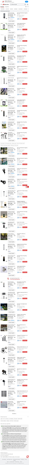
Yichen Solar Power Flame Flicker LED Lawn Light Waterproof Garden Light (11, 67)
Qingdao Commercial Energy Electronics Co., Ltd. (22, 245)
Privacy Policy (17, 461)
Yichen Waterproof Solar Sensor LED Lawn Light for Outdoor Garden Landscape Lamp (11, 293)
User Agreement (12, 461)
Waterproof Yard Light (14, 145)
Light (1, 418)
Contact (21, 461)
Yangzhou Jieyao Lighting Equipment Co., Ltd (21, 35)
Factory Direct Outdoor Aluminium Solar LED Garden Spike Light (11, 24)
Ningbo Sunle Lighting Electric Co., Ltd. (22, 169)
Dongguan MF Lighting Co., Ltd (22, 335)
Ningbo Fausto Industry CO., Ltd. (22, 390)
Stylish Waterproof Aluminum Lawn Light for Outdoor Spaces (11, 148)
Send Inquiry (25, 18)
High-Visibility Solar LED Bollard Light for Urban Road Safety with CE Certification (11, 305)
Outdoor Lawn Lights (11, 77)
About (8, 461)
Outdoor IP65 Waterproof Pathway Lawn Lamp (11, 325)
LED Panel (11, 420)
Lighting (8, 420)
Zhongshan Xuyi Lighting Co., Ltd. (22, 369)
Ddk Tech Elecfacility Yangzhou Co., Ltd (22, 13)
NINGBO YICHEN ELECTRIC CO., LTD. (22, 67)
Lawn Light (2, 143)
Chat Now (20, 18)
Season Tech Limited (20, 222)
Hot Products (4, 459)
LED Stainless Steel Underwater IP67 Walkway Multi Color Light (11, 347)
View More (14, 413)
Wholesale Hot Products (16, 459)
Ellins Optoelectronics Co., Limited (21, 325)
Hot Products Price (9, 459)
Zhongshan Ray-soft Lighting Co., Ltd (22, 46)
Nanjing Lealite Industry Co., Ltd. (22, 346)
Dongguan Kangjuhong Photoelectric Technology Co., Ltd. (22, 202)
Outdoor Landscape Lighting (5, 145)
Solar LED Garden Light (20, 143)
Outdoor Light (20, 418)
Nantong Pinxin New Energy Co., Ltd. (22, 78)
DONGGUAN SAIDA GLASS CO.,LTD (21, 402)
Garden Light (14, 143)
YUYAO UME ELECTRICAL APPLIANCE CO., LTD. (21, 24)
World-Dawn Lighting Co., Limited (21, 89)
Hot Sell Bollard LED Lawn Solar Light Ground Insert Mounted (11, 315)
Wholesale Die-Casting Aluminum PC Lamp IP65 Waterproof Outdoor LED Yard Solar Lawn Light (11, 245)
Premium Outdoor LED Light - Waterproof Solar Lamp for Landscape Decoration (11, 159)
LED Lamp (7, 418)
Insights (14, 460)
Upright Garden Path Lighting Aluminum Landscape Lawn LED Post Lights (11, 36)
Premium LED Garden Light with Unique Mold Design (11, 13)
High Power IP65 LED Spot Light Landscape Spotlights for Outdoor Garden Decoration (11, 89)
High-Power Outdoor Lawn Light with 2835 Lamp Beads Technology (11, 191)
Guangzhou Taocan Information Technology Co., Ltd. (22, 380)
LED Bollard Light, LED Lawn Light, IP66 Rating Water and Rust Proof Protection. (11, 392)
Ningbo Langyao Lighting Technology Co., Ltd (21, 358)
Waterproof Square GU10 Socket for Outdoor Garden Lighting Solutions (11, 256)
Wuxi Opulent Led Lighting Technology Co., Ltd (21, 56)
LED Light (15, 418)
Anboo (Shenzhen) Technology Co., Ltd (22, 212)
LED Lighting (11, 418)
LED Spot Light (16, 420)
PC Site (26, 459)
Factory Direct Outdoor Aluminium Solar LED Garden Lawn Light (11, 100)
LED (3, 418)
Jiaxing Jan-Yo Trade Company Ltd (22, 191)
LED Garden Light (8, 143)
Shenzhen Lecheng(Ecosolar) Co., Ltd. (22, 304)
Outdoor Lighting (3, 420)
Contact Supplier (11, 21)
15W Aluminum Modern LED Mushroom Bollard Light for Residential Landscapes (11, 212)
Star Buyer (22, 459)
